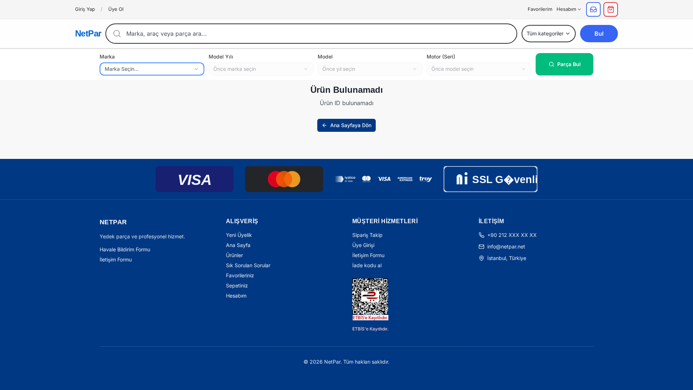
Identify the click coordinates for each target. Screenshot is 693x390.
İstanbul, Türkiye (506, 258)
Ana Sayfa (238, 245)
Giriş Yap (85, 9)
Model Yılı (221, 56)
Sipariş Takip (367, 235)
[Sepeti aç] (610, 9)
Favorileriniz (240, 275)
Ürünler (234, 255)
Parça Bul (569, 64)
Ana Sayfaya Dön (350, 125)
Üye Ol (115, 9)
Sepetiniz (237, 285)
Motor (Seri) (441, 56)
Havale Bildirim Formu (125, 249)
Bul (598, 33)
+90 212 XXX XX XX (512, 235)
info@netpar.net (506, 246)
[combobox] (152, 68)
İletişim (491, 221)
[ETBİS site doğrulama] (370, 299)
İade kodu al (367, 265)
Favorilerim (540, 9)
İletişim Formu (116, 259)
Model (325, 56)
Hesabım (566, 9)
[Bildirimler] (593, 9)
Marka (107, 56)
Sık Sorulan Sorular (248, 265)
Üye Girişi (363, 245)
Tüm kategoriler (545, 33)
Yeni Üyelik (239, 235)
